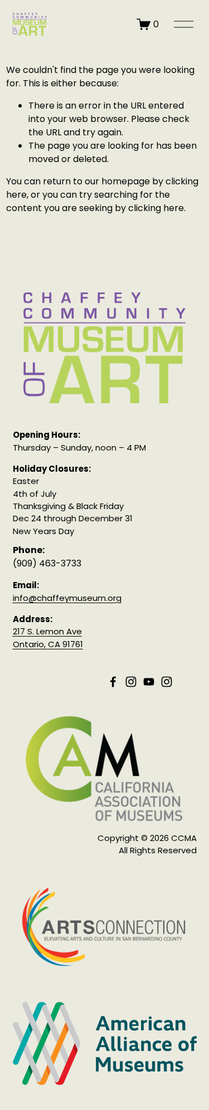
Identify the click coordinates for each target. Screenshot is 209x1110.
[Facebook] (113, 681)
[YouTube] (148, 681)
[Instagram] (131, 681)
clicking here (156, 208)
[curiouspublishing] (166, 681)
